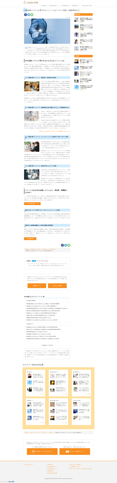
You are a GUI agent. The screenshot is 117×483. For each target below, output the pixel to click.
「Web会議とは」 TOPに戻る (47, 345)
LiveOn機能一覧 (30, 238)
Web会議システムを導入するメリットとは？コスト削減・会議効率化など (42, 305)
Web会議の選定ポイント (54, 5)
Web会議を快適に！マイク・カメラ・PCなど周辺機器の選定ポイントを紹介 (86, 80)
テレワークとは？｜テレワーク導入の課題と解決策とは (61, 411)
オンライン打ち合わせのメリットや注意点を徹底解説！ (84, 418)
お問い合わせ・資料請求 (75, 464)
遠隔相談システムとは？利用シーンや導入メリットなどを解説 (86, 41)
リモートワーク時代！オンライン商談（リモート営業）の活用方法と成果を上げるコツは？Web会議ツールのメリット (84, 390)
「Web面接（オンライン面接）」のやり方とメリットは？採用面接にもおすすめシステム (54, 131)
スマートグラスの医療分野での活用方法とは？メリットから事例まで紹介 (86, 35)
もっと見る (41, 394)
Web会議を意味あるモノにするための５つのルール (37, 331)
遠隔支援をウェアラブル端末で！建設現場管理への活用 (38, 411)
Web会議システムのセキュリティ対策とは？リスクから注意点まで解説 (41, 336)
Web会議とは (44, 5)
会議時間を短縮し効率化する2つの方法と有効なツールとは (39, 317)
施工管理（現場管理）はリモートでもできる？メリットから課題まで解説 (86, 48)
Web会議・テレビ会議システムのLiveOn (32, 249)
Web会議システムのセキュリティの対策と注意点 (38, 382)
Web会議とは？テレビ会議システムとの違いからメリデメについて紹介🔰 (42, 319)
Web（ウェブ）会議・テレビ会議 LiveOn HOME (80, 468)
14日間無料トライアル (75, 466)
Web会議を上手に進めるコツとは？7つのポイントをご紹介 (39, 333)
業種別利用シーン (76, 5)
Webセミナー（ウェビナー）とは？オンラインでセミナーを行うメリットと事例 (86, 73)
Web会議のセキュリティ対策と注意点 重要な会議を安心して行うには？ (86, 87)
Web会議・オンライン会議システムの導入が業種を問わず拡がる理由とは (42, 312)
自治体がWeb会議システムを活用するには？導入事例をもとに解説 (86, 20)
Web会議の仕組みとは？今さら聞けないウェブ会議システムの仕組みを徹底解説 (43, 303)
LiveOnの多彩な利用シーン (32, 203)
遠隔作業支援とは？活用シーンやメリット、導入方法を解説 (84, 411)
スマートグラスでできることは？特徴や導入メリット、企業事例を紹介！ (84, 404)
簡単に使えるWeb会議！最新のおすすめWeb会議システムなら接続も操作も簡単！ (43, 310)
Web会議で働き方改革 (87, 5)
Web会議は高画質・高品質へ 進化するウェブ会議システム (61, 382)
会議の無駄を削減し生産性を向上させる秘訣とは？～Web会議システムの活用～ (43, 338)
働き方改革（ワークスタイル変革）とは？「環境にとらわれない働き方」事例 (86, 61)
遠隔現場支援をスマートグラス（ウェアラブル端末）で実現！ (38, 418)
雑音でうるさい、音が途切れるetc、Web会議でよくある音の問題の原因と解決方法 (44, 329)
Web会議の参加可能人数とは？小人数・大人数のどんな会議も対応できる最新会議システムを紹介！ (47, 308)
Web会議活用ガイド (66, 5)
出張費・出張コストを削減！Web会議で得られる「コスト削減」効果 (41, 315)
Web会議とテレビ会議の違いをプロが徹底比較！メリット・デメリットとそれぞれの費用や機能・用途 (61, 377)
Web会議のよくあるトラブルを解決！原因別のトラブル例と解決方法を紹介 (42, 327)
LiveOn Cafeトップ (45, 249)
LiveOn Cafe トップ (29, 464)
